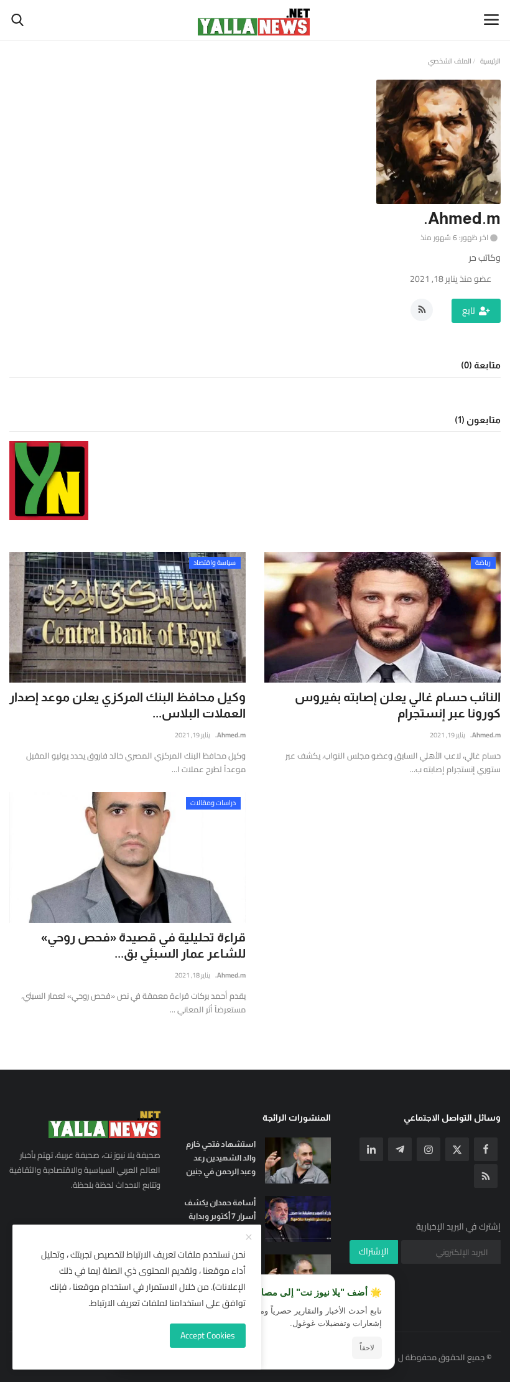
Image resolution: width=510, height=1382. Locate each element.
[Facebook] (486, 1149)
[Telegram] (400, 1149)
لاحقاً (366, 1347)
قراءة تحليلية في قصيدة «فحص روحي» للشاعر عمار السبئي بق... (143, 945)
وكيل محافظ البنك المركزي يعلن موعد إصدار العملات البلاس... (127, 705)
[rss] (486, 1176)
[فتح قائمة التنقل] (491, 20)
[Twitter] (457, 1149)
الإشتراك (374, 1251)
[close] (249, 1237)
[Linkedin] (371, 1149)
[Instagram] (428, 1149)
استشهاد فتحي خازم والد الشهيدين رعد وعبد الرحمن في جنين (220, 1157)
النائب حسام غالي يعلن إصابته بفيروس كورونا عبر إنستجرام (398, 705)
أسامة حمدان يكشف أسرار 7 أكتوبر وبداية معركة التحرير (219, 1216)
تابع (468, 310)
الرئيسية (490, 61)
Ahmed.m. (230, 735)
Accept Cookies (207, 1335)
